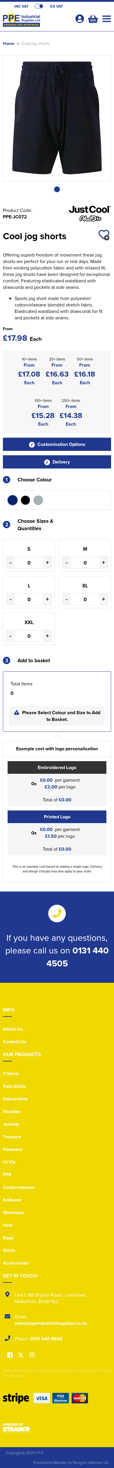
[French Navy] (12, 500)
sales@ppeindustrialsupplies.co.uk (51, 1323)
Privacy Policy (26, 1370)
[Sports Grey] (38, 500)
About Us (13, 1029)
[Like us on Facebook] (10, 1355)
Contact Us (14, 1041)
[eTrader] (57, 1428)
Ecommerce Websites (50, 1462)
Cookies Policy (51, 1370)
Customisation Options (60, 444)
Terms (7, 1370)
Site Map (17, 1375)
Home (8, 43)
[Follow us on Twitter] (21, 1355)
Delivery (60, 462)
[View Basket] (92, 18)
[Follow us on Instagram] (31, 1355)
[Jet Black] (25, 500)
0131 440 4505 (46, 1338)
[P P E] (36, 22)
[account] (79, 18)
